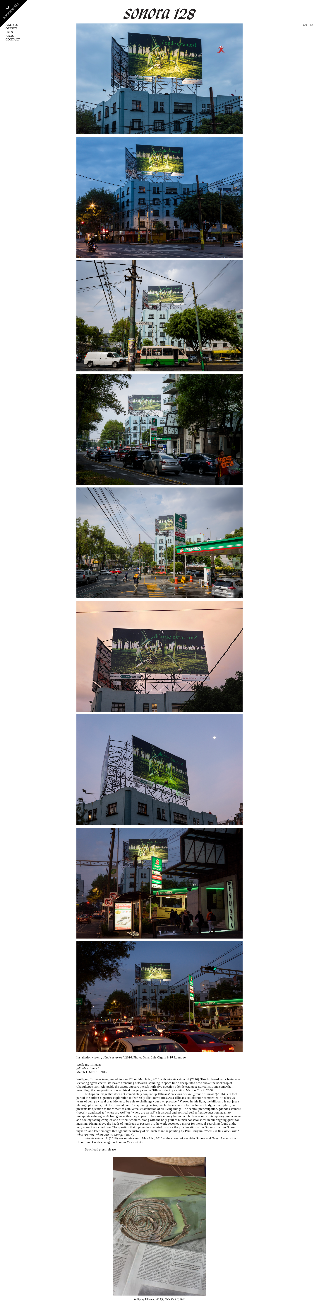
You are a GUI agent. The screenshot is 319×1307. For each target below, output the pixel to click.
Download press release (100, 1149)
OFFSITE (12, 28)
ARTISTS (12, 24)
